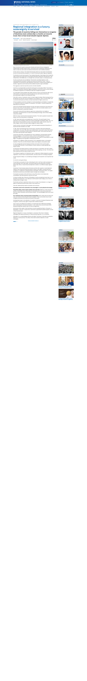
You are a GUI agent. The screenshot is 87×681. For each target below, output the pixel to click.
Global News (31, 4)
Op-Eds (14, 6)
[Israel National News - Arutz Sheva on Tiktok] (73, 5)
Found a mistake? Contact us (33, 220)
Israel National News (16, 24)
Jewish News (37, 4)
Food (22, 6)
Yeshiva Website (47, 6)
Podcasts (33, 6)
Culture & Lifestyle (27, 6)
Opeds (21, 24)
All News (18, 4)
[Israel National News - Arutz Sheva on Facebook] (67, 5)
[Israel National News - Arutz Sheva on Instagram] (69, 5)
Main (14, 4)
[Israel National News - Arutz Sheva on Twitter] (66, 5)
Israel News (26, 4)
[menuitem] (14, 5)
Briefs (22, 4)
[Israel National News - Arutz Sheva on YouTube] (71, 5)
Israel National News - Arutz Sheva (22, 2)
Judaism (18, 6)
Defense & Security (43, 4)
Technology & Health (39, 6)
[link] (66, 37)
